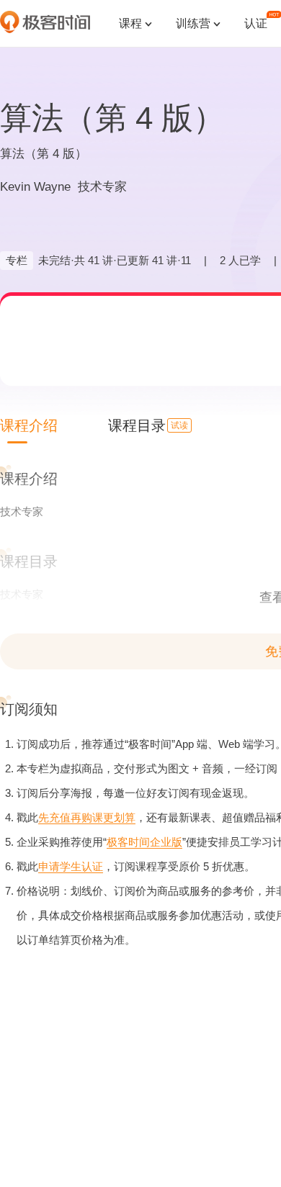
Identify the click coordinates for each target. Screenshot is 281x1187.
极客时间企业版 (144, 842)
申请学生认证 (70, 866)
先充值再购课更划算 (86, 817)
